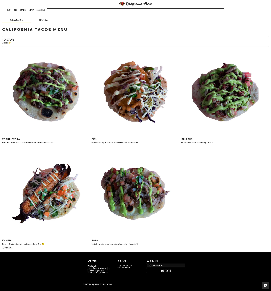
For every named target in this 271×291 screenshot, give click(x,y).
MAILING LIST (152, 261)
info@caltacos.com (125, 265)
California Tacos (139, 3)
